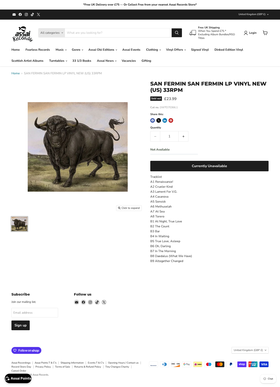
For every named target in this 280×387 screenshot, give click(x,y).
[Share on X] (158, 120)
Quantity (155, 127)
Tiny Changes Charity (117, 367)
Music (60, 50)
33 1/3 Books (81, 61)
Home (15, 50)
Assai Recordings (20, 363)
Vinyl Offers (175, 50)
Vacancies (129, 61)
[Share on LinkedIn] (164, 120)
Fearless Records (38, 50)
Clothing (152, 50)
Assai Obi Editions (101, 50)
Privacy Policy (43, 367)
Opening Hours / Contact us (123, 363)
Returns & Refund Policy (87, 367)
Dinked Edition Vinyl (228, 50)
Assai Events (131, 50)
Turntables (57, 61)
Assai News (105, 61)
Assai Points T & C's (45, 363)
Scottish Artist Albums (27, 61)
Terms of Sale (62, 367)
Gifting (146, 61)
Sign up (20, 325)
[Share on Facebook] (152, 120)
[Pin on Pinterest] (171, 120)
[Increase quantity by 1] (183, 136)
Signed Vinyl (200, 50)
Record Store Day (21, 367)
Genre (76, 50)
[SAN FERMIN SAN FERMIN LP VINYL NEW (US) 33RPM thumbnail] (19, 224)
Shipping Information (72, 363)
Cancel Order (18, 371)
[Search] (177, 32)
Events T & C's (96, 363)
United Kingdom (252, 14)
